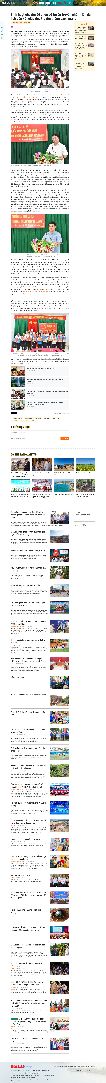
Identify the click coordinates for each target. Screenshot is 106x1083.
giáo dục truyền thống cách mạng (33, 418)
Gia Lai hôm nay (19, 7)
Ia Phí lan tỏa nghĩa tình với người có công (28, 694)
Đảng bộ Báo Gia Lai (16, 421)
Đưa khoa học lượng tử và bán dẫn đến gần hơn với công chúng (29, 857)
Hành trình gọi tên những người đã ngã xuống (27, 911)
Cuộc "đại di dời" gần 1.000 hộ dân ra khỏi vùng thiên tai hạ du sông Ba (28, 821)
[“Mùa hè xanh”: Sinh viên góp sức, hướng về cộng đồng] (59, 734)
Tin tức (12, 553)
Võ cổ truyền (14, 588)
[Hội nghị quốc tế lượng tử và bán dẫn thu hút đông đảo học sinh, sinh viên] (59, 932)
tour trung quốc (78, 512)
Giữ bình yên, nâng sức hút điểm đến (62, 474)
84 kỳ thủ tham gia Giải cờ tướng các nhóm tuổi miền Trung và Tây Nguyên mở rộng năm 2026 (29, 1003)
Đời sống (13, 825)
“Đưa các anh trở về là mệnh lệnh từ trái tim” (28, 1039)
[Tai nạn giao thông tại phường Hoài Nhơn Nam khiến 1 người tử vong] (91, 64)
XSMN (92, 523)
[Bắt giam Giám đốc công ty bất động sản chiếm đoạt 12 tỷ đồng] (91, 54)
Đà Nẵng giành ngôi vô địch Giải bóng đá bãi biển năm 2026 (28, 603)
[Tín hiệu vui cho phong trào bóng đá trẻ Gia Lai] (59, 645)
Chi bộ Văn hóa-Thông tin (30, 421)
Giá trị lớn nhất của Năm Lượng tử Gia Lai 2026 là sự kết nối (28, 622)
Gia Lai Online (21, 1066)
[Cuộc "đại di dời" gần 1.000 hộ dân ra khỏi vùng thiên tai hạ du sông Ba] (59, 825)
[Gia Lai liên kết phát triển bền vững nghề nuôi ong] (85, 485)
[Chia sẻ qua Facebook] (2, 24)
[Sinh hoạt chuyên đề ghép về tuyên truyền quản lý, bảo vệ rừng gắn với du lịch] (18, 394)
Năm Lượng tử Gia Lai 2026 (17, 626)
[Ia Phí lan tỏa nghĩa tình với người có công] (59, 699)
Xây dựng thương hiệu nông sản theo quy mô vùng (28, 569)
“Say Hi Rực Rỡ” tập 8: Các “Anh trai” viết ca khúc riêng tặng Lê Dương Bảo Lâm (28, 983)
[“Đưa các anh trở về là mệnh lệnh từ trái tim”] (59, 1043)
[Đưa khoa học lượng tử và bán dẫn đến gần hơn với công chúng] (59, 861)
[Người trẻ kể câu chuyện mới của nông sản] (85, 464)
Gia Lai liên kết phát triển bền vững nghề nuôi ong (85, 495)
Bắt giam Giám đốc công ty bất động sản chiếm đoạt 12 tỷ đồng (81, 56)
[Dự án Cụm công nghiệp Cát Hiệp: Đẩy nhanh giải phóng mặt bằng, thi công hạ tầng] (59, 517)
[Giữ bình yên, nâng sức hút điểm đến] (64, 464)
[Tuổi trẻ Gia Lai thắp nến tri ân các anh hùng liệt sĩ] (59, 968)
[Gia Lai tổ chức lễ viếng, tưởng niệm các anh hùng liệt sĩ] (59, 949)
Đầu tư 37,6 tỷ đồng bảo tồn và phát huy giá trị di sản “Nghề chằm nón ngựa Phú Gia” (82, 29)
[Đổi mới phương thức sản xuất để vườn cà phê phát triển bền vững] (59, 770)
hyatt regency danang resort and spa (82, 514)
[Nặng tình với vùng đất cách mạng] (59, 844)
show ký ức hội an (78, 521)
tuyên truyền (46, 418)
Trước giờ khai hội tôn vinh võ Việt (25, 585)
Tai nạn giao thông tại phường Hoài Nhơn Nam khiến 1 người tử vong (80, 65)
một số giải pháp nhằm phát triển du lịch (37, 291)
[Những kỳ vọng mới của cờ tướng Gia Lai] (59, 555)
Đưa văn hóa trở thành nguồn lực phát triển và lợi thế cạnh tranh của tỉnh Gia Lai (29, 659)
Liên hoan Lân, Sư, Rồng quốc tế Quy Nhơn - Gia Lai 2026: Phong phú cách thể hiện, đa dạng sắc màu (41, 497)
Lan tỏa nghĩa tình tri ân (21, 875)
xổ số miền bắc (78, 523)
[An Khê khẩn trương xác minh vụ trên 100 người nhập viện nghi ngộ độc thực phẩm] (91, 45)
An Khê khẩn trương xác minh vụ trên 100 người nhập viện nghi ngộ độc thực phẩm (82, 46)
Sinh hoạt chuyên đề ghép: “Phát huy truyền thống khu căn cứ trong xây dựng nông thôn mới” (46, 403)
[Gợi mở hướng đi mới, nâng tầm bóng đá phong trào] (59, 753)
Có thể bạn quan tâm (24, 454)
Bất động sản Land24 (86, 523)
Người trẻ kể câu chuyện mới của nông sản (84, 474)
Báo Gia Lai (41, 175)
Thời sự (12, 537)
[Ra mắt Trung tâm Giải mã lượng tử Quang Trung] (59, 807)
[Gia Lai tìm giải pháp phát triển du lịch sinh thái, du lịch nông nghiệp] (18, 382)
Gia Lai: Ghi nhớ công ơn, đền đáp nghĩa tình (28, 713)
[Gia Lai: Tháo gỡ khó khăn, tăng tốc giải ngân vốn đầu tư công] (59, 536)
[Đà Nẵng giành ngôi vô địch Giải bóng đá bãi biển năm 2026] (59, 607)
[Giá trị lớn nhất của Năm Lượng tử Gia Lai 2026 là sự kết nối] (59, 626)
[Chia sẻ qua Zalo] (2, 27)
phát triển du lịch (18, 418)
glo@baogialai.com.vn (19, 1073)
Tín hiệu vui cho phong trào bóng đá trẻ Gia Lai (28, 641)
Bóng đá (13, 608)
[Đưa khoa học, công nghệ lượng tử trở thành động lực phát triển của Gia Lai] (59, 789)
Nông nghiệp (14, 573)
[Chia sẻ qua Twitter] (2, 31)
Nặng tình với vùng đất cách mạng (25, 839)
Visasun (76, 517)
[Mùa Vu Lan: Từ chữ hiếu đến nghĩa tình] (91, 38)
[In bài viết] (2, 38)
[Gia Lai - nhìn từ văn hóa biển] (64, 485)
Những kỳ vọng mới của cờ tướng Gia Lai (28, 550)
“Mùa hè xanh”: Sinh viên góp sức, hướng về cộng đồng (28, 730)
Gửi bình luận (65, 438)
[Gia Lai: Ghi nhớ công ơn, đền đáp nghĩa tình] (59, 717)
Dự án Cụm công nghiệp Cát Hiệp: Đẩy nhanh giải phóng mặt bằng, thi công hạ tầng (28, 514)
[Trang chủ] (12, 8)
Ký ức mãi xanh (17, 677)
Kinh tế (12, 520)
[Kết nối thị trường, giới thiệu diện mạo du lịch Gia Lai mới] (20, 485)
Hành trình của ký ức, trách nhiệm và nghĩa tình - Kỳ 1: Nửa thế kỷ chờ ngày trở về (28, 1021)
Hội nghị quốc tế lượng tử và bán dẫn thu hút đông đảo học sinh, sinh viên (28, 928)
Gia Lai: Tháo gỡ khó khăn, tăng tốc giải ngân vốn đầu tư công (28, 533)
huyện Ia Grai (55, 418)
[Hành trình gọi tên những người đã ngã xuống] (59, 915)
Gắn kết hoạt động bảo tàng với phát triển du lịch (41, 368)
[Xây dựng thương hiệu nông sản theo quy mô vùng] (59, 572)
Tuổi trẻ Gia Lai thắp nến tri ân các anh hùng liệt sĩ (27, 964)
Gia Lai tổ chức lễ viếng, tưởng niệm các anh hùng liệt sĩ (28, 946)
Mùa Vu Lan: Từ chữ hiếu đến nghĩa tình (80, 37)
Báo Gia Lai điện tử (9, 3)
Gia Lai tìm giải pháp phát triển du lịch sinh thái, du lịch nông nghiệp (45, 380)
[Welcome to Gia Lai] (53, 3)
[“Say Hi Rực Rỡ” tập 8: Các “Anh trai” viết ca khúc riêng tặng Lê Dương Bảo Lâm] (59, 987)
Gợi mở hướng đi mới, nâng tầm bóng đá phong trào (28, 749)
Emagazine (13, 1026)
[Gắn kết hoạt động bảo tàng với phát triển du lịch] (18, 371)
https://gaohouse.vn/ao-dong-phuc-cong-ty (84, 525)
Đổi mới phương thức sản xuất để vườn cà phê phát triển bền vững (28, 766)
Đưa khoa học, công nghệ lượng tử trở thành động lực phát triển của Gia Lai (27, 785)
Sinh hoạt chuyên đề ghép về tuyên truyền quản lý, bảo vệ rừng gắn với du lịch (47, 392)
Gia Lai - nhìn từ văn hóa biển (63, 494)
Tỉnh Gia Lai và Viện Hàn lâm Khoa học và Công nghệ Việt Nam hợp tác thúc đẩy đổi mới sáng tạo (28, 895)
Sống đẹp (13, 734)
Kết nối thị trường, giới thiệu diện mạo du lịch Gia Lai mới (19, 495)
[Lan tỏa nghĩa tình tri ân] (59, 880)
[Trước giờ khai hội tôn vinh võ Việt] (59, 590)
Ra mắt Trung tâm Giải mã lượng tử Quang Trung (28, 804)
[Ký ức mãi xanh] (59, 682)
